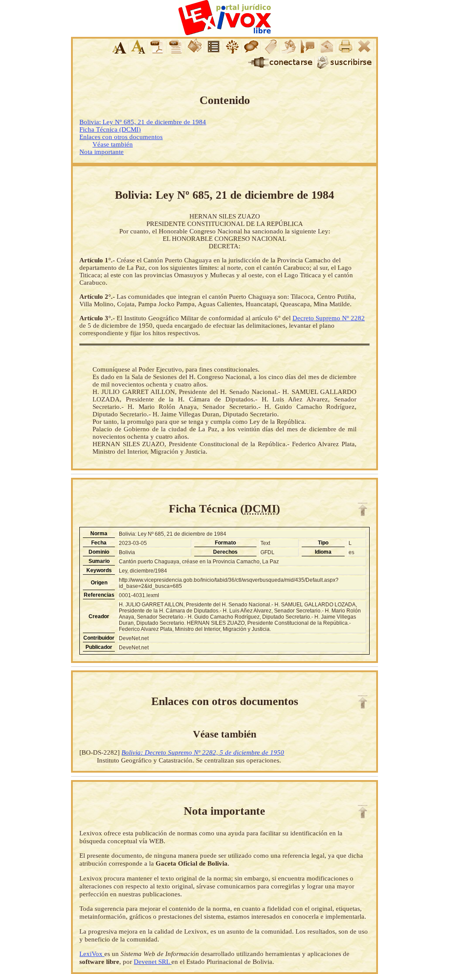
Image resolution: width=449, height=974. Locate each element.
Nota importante (101, 151)
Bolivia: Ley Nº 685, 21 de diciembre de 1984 (142, 121)
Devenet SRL (152, 961)
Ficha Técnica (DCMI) (110, 129)
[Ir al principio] (363, 509)
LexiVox (91, 953)
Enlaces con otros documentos (121, 136)
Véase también (113, 144)
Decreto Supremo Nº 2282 (328, 318)
